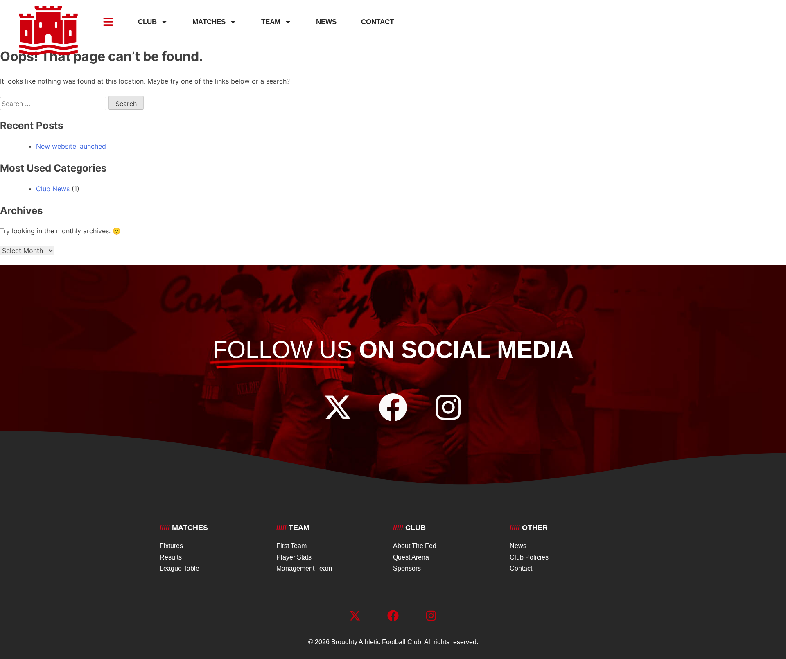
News (326, 22)
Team (270, 22)
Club (147, 22)
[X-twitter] (337, 407)
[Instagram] (448, 407)
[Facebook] (393, 407)
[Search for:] (54, 103)
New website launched (71, 146)
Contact (377, 22)
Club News (53, 189)
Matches (209, 22)
